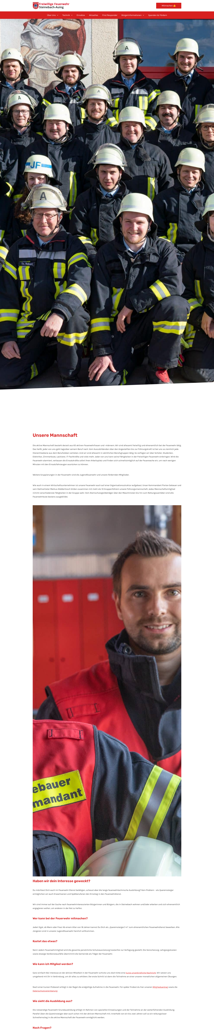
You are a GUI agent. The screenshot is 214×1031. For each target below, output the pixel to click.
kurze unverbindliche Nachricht (141, 973)
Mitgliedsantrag (160, 987)
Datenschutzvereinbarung (45, 991)
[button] (168, 6)
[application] (57, 15)
